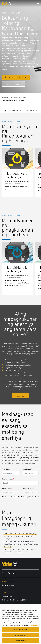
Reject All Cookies (20, 635)
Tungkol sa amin (7, 596)
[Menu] (38, 3)
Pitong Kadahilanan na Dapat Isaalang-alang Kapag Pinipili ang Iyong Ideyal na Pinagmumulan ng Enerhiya (21, 544)
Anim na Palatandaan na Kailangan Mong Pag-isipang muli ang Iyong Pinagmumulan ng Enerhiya (20, 536)
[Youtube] (14, 573)
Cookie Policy (34, 625)
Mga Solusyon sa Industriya (16, 97)
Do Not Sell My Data (20, 629)
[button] (37, 110)
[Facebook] (8, 573)
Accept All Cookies (20, 640)
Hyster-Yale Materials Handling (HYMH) (14, 600)
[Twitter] (3, 573)
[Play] (34, 86)
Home (4, 97)
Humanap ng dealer (8, 585)
